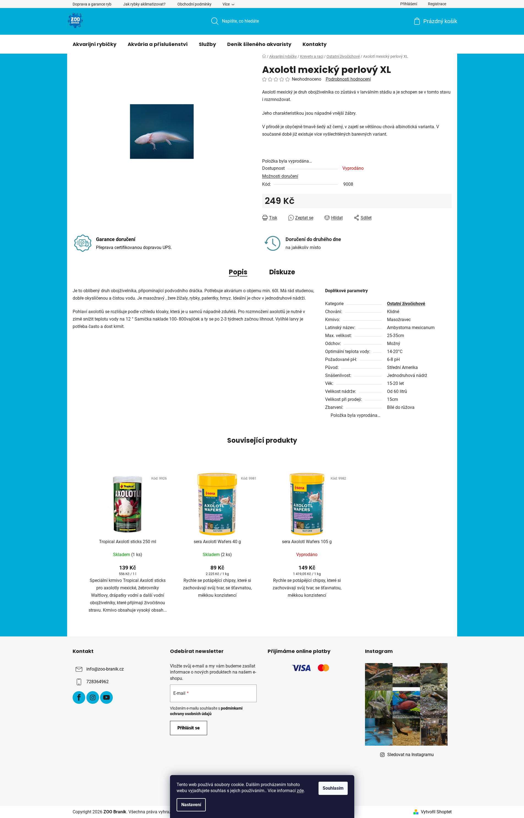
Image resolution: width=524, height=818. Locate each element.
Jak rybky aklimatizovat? (144, 4)
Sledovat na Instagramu (410, 754)
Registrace (437, 4)
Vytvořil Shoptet (436, 811)
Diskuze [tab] (282, 272)
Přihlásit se (188, 728)
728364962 (97, 682)
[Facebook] (79, 697)
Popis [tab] (238, 272)
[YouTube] (106, 697)
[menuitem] (94, 44)
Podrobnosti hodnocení (348, 79)
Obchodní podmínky (194, 4)
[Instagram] (92, 697)
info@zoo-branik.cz (105, 669)
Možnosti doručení (280, 176)
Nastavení (191, 804)
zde (300, 790)
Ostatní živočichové (406, 303)
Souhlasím (333, 788)
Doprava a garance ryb (92, 4)
